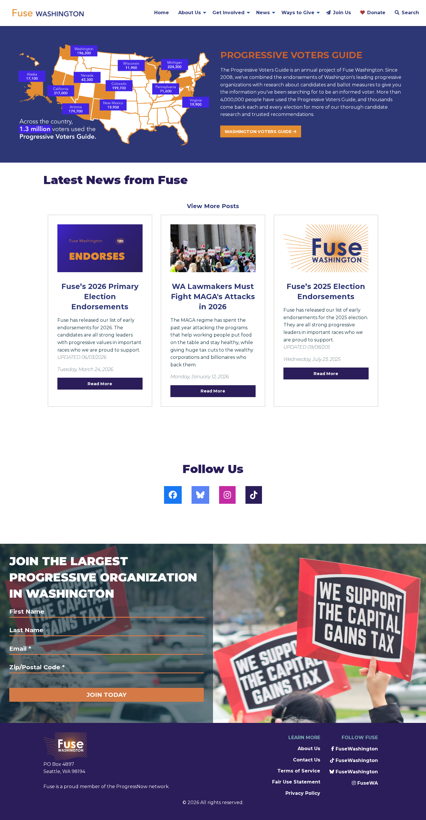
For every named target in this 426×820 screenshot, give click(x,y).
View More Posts (213, 206)
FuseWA (367, 783)
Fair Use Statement (296, 782)
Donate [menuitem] (376, 12)
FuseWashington (356, 749)
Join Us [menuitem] (342, 12)
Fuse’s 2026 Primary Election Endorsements (100, 296)
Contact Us (306, 760)
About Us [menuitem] (189, 12)
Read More (100, 383)
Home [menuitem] (161, 12)
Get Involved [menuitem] (228, 12)
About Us (309, 748)
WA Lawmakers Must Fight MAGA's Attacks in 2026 (213, 296)
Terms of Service (298, 771)
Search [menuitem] (410, 12)
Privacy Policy (302, 793)
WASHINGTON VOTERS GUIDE (259, 131)
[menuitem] (48, 13)
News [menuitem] (263, 12)
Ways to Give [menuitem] (297, 12)
